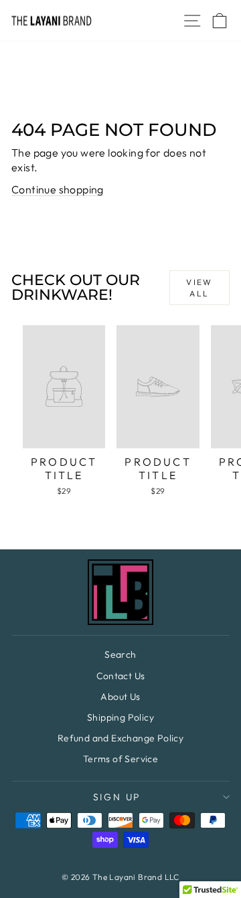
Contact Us (120, 676)
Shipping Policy (120, 717)
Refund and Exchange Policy (120, 738)
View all (199, 287)
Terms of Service (120, 759)
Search (120, 654)
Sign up (117, 797)
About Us (120, 697)
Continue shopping (57, 189)
